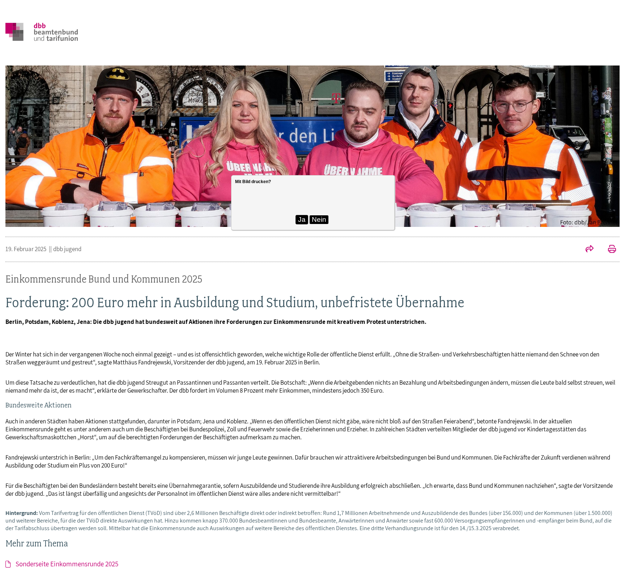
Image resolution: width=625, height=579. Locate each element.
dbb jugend (67, 249)
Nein (319, 219)
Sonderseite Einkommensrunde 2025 (67, 563)
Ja (302, 219)
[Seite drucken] (608, 250)
